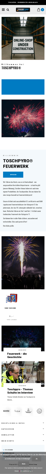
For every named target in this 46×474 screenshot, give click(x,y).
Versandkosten (14, 319)
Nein (23, 464)
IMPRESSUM (13, 174)
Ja (36, 459)
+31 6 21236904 (8, 450)
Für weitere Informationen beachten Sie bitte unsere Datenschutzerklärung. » (23, 469)
